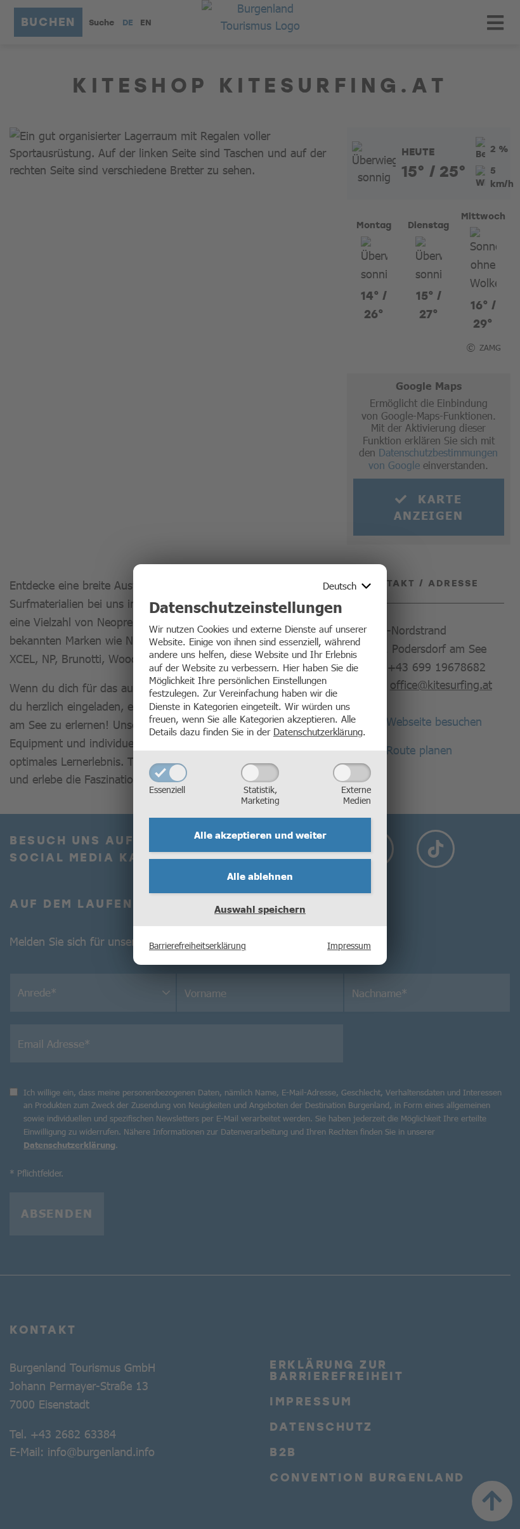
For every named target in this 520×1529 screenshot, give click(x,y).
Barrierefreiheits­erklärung (197, 945)
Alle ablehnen (260, 876)
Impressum (349, 945)
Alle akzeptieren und (260, 835)
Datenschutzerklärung (318, 731)
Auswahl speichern (260, 909)
